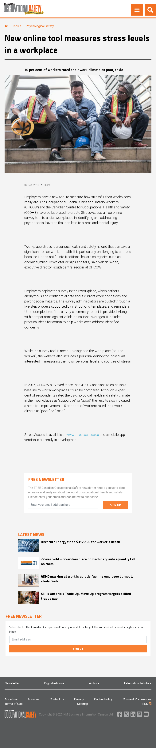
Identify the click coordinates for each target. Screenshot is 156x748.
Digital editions (54, 683)
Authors (94, 683)
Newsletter (12, 683)
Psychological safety (40, 26)
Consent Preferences (137, 699)
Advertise (11, 699)
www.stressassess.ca (82, 435)
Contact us (57, 699)
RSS (145, 704)
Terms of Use (14, 704)
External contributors (137, 683)
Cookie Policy (103, 699)
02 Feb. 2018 (31, 184)
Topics (16, 26)
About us (34, 699)
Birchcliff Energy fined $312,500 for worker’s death (80, 541)
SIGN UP (115, 505)
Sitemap (82, 704)
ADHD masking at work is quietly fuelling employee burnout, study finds (87, 578)
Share (47, 184)
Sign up (78, 648)
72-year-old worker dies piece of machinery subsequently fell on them (88, 561)
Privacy (79, 699)
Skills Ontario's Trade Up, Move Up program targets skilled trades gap (86, 596)
